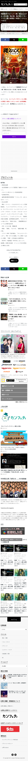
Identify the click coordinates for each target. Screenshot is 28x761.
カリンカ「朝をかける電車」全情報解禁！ (17, 683)
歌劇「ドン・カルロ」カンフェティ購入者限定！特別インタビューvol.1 (7, 587)
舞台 (16, 27)
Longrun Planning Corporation (18, 758)
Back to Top (14, 619)
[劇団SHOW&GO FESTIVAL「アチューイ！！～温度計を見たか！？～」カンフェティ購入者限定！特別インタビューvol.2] (4, 283)
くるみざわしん (19, 579)
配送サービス (5, 394)
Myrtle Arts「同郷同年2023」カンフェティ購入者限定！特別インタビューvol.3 (20, 585)
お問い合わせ (5, 747)
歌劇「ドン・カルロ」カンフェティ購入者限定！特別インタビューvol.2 (7, 563)
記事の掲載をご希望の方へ (7, 706)
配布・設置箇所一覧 (7, 390)
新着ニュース (4, 9)
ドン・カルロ (6, 558)
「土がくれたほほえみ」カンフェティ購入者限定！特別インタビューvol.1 (17, 301)
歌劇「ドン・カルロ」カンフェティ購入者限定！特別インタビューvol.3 (20, 563)
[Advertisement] (14, 155)
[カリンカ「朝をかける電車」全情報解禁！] (4, 685)
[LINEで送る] (22, 39)
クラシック (4, 646)
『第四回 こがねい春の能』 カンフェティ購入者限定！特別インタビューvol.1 (17, 317)
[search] (26, 4)
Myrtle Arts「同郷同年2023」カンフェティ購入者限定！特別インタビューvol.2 (20, 610)
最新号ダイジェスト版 (8, 386)
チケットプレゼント (7, 399)
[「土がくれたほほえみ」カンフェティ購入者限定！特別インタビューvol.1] (4, 301)
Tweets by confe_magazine (7, 508)
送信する (14, 136)
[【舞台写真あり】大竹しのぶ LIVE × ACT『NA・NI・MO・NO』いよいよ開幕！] (4, 694)
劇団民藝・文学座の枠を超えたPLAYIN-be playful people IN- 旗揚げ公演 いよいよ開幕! (17, 676)
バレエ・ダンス (6, 642)
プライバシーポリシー (7, 743)
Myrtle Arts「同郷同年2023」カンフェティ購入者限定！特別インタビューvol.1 (7, 610)
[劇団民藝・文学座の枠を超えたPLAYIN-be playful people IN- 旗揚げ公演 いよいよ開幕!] (4, 677)
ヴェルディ (4, 554)
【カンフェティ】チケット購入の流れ (11, 426)
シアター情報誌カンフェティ (16, 9)
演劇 (4, 26)
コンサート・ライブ (7, 649)
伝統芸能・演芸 (6, 653)
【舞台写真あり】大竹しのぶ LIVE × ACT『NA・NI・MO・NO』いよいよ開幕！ (17, 692)
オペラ (5, 556)
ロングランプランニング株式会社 (10, 739)
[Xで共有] (14, 39)
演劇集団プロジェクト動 (11, 26)
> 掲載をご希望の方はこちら (21, 402)
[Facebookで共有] (5, 39)
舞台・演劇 (20, 27)
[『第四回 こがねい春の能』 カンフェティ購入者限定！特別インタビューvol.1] (4, 316)
